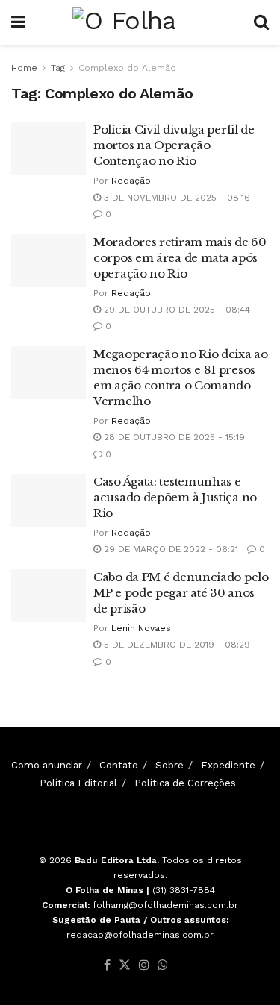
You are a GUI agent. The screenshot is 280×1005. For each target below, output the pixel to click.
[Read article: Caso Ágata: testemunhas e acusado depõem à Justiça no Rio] (48, 500)
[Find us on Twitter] (125, 965)
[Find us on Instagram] (144, 965)
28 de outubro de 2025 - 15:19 (173, 437)
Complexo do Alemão (127, 68)
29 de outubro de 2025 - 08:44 (175, 309)
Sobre (169, 765)
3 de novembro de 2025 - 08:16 (175, 197)
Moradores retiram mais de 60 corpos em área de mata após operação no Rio (180, 258)
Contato (118, 765)
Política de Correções (185, 783)
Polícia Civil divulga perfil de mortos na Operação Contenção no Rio (174, 145)
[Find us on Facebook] (107, 965)
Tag (58, 68)
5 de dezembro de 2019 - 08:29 (175, 644)
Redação (131, 180)
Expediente (228, 765)
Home (24, 68)
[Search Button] (261, 22)
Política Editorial (78, 783)
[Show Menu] (18, 22)
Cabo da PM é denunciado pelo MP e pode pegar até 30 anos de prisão (181, 593)
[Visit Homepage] (139, 22)
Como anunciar (46, 765)
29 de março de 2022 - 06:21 (169, 549)
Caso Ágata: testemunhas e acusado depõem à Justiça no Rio (175, 497)
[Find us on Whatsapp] (163, 965)
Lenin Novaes (141, 628)
